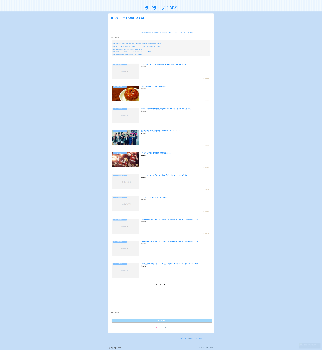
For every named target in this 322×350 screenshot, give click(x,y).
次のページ (162, 320)
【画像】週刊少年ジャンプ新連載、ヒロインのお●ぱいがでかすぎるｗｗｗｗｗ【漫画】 (132, 51)
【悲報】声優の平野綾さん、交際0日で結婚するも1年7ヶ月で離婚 (127, 54)
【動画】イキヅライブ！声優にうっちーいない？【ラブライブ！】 (127, 49)
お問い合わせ (184, 338)
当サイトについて (196, 338)
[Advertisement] (161, 24)
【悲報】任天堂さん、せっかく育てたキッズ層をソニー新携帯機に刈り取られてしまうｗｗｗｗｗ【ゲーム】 (136, 43)
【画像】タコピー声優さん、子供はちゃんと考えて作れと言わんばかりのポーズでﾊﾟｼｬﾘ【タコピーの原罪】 (136, 46)
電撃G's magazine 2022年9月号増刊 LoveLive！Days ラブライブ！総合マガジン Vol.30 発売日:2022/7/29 (170, 32)
